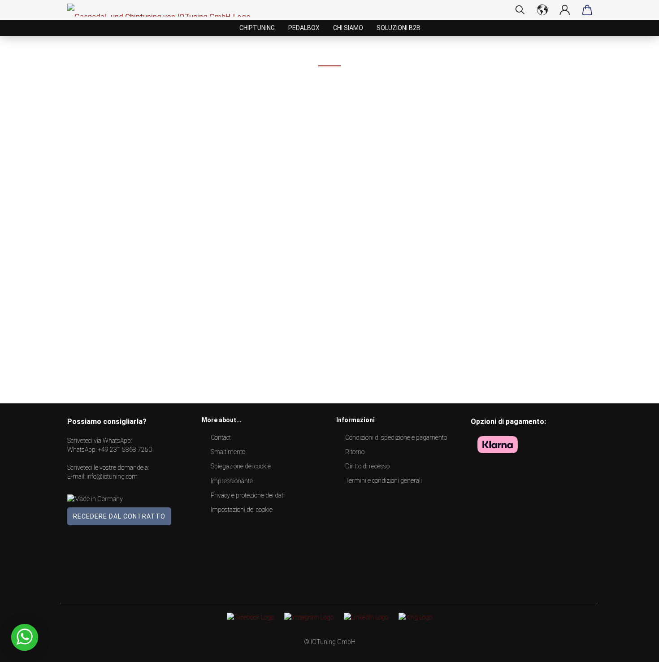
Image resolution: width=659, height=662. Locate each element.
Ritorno (354, 451)
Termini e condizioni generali (383, 480)
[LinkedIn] (366, 616)
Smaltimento (228, 451)
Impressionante (232, 481)
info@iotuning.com (112, 476)
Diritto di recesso (367, 466)
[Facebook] (250, 616)
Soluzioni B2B (399, 27)
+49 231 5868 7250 (125, 449)
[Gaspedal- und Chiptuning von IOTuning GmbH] (162, 10)
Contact (221, 437)
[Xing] (415, 616)
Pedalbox (304, 27)
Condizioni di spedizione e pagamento (396, 437)
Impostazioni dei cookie (242, 509)
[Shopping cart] (587, 10)
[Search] (520, 10)
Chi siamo (348, 27)
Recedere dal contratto (119, 516)
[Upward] (634, 648)
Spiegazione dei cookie (241, 466)
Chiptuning (257, 27)
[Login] (565, 10)
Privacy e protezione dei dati (248, 495)
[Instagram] (309, 616)
